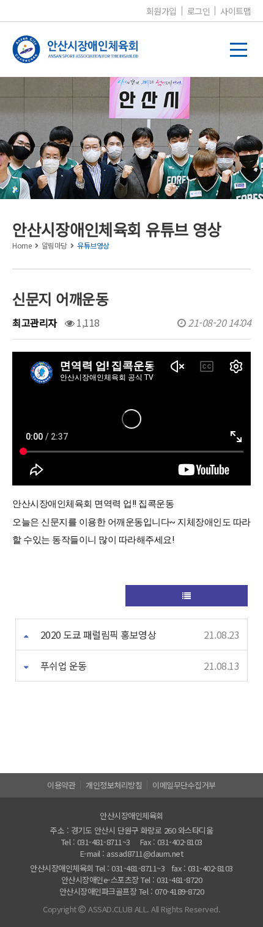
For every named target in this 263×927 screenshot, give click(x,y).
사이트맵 (235, 11)
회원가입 (161, 11)
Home (21, 245)
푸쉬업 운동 (63, 665)
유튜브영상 (93, 245)
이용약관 (61, 785)
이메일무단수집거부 (184, 785)
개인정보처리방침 (114, 785)
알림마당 (54, 245)
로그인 (198, 11)
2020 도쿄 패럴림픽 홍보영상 (98, 634)
